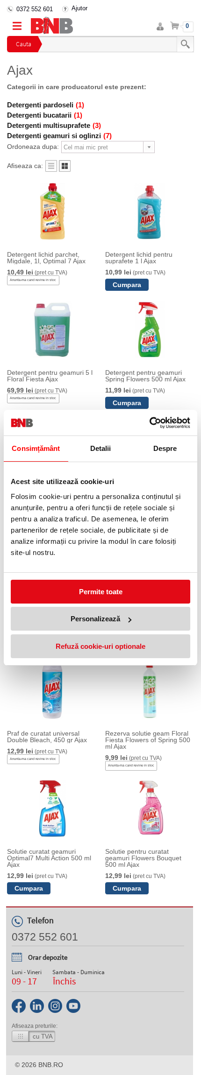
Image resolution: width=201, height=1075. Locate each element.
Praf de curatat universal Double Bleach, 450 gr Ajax (47, 736)
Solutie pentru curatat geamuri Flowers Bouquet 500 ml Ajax (143, 858)
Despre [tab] (165, 448)
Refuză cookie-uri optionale (100, 646)
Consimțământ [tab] (36, 448)
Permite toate (100, 592)
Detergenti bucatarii (44, 115)
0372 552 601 (34, 9)
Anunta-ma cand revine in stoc (33, 279)
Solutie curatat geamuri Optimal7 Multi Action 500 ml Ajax (49, 858)
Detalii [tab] (100, 448)
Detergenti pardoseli (45, 105)
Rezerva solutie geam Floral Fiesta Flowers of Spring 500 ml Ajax (147, 740)
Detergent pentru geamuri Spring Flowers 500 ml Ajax (145, 375)
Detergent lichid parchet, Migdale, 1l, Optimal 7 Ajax (46, 257)
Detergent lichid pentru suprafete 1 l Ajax (138, 257)
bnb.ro (50, 1064)
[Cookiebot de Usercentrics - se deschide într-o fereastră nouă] (149, 423)
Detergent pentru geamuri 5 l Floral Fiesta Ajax (50, 375)
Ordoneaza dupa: (33, 146)
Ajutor (79, 8)
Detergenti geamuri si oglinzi (59, 136)
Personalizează (95, 619)
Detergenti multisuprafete (54, 125)
